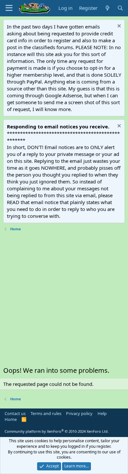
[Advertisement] (64, 300)
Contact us (15, 413)
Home (11, 419)
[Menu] (9, 8)
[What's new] (107, 8)
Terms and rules (46, 413)
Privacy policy (79, 413)
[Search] (120, 8)
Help (102, 413)
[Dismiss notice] (118, 26)
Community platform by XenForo (57, 431)
